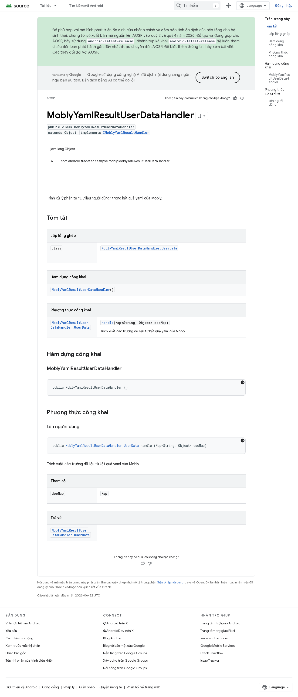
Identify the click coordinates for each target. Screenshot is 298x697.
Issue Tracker (209, 660)
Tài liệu (45, 5)
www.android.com (214, 638)
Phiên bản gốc (16, 653)
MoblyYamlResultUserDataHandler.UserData (139, 248)
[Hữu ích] (235, 98)
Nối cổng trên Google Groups (125, 668)
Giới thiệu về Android (21, 687)
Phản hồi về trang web (143, 687)
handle (108, 322)
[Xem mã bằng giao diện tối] (242, 382)
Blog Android (112, 638)
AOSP (51, 98)
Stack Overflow (211, 653)
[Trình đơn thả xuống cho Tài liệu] (57, 5)
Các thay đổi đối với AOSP (75, 52)
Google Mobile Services (217, 645)
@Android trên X (115, 623)
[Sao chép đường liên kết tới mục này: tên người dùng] (84, 427)
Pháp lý (69, 687)
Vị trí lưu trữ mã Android (23, 623)
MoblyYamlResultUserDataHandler (81, 289)
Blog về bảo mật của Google (124, 645)
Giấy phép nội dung (170, 582)
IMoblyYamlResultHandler (126, 132)
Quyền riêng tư (110, 687)
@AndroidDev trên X (118, 631)
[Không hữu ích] (242, 98)
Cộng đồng (50, 687)
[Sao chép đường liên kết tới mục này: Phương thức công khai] (113, 413)
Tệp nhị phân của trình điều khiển (30, 660)
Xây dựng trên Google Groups (125, 660)
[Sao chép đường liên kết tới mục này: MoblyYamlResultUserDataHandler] (126, 369)
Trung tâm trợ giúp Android (220, 623)
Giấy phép (87, 687)
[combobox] (197, 5)
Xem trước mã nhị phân (23, 645)
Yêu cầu (11, 631)
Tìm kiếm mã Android (86, 5)
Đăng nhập (283, 5)
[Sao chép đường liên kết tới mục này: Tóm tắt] (72, 218)
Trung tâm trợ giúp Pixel (217, 631)
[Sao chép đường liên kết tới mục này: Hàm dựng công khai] (106, 354)
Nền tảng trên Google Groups (125, 653)
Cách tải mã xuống (19, 638)
